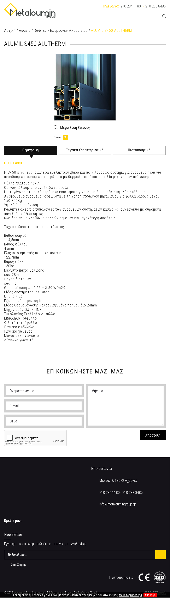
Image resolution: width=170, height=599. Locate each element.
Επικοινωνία (101, 468)
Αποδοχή (150, 595)
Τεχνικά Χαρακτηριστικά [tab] (85, 150)
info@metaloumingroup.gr (117, 504)
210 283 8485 (155, 6)
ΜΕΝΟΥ (152, 16)
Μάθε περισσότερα (130, 595)
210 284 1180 (131, 6)
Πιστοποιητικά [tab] (139, 150)
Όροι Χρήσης (18, 564)
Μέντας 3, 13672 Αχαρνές (118, 480)
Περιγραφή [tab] (30, 150)
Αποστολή (152, 435)
